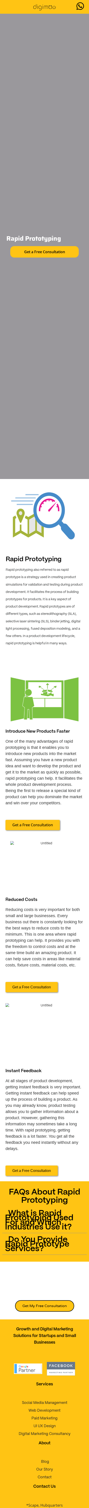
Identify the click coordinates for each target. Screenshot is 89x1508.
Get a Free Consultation (44, 251)
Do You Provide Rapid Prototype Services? (37, 1244)
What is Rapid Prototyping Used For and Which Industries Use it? (39, 1220)
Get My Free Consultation (44, 1306)
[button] (6, 7)
